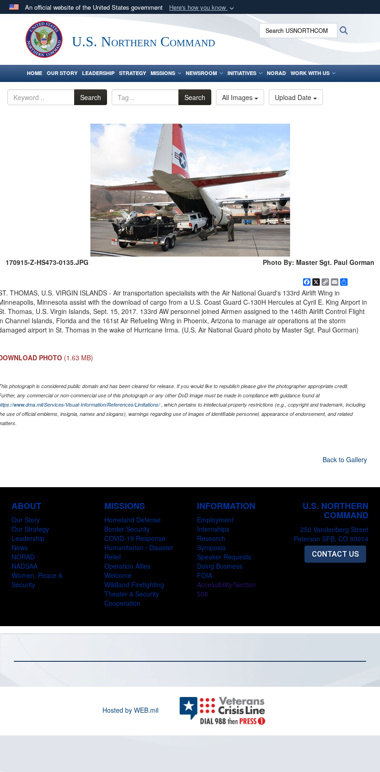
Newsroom (201, 72)
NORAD (276, 72)
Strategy (132, 72)
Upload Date (294, 97)
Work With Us (310, 72)
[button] (202, 8)
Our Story (62, 72)
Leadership (98, 72)
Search (90, 97)
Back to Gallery (345, 459)
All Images (238, 97)
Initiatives (242, 72)
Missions (163, 72)
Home (34, 72)
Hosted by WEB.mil (130, 710)
